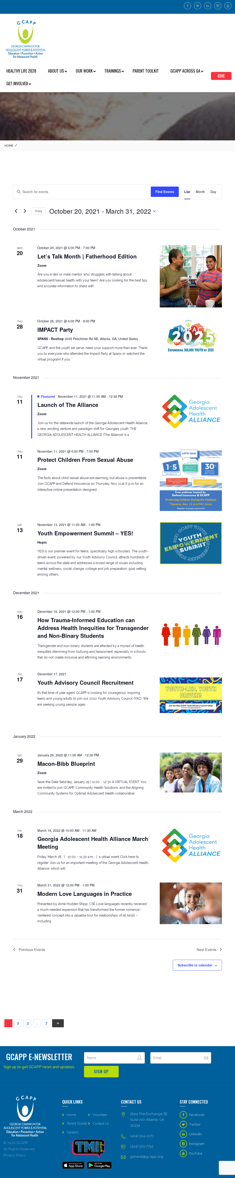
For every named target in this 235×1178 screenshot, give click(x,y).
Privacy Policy (14, 1155)
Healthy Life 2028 (21, 71)
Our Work (84, 71)
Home (9, 145)
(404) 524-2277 (142, 1136)
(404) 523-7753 (141, 1146)
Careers (72, 1132)
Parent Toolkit (146, 71)
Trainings (112, 71)
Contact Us (101, 1123)
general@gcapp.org (146, 1157)
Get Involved (17, 83)
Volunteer (100, 1115)
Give (221, 76)
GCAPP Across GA (185, 71)
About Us (56, 71)
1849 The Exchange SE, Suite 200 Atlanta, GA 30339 (149, 1119)
